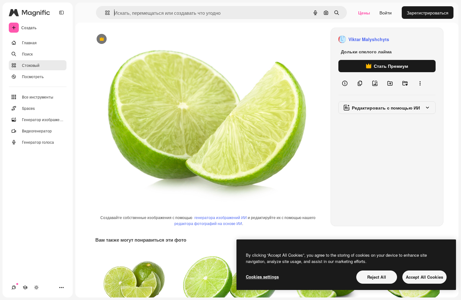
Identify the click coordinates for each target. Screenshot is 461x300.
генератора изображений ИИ (220, 217)
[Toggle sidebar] (61, 13)
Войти (385, 12)
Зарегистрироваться (427, 12)
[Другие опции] (420, 83)
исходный (132, 39)
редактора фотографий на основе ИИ (208, 223)
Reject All (376, 277)
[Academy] (25, 287)
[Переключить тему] (36, 287)
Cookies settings (262, 277)
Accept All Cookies (424, 277)
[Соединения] (14, 287)
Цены (364, 12)
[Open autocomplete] (105, 12)
